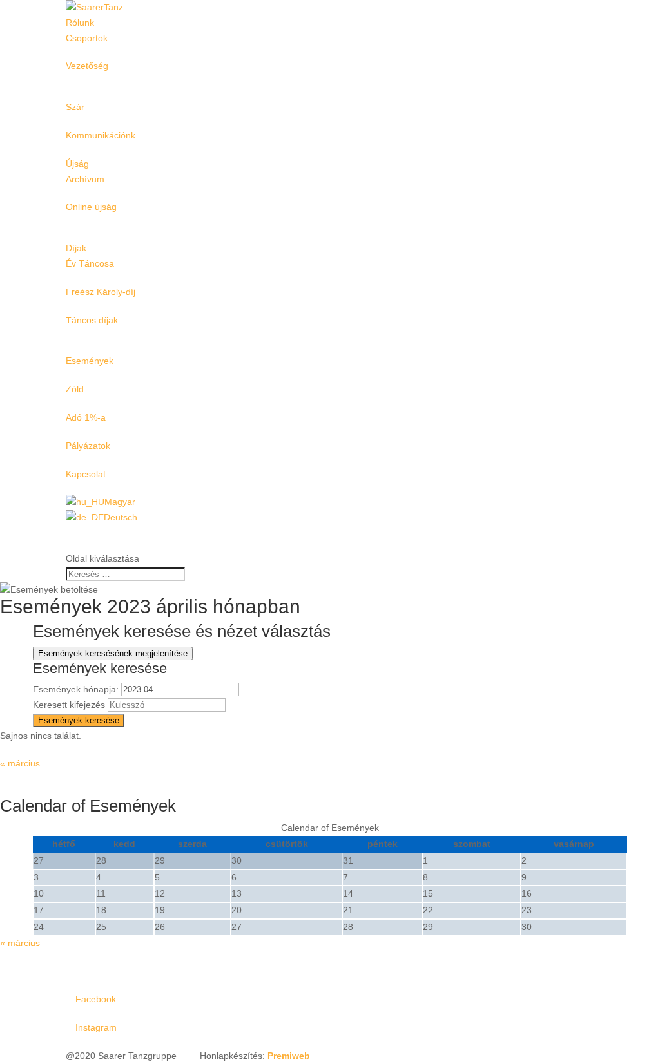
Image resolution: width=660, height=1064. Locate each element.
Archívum (85, 179)
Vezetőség (87, 66)
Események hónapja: (76, 689)
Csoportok (87, 38)
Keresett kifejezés (69, 704)
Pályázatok (88, 446)
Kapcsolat (86, 474)
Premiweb (288, 1055)
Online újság (91, 207)
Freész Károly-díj (100, 292)
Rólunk (80, 22)
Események (89, 361)
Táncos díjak (92, 320)
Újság (77, 163)
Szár (75, 107)
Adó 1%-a (86, 417)
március (20, 763)
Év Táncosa (90, 263)
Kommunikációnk (100, 135)
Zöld (75, 389)
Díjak (76, 248)
